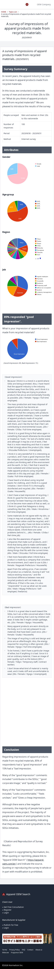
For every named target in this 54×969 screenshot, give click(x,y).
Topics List (13, 12)
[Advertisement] (27, 714)
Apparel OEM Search (18, 894)
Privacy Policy (14, 950)
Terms (4, 950)
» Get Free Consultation (13, 907)
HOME (3, 12)
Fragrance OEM (17, 952)
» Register (6, 909)
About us (38, 950)
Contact (30, 950)
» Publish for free (10, 925)
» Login (5, 912)
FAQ (23, 950)
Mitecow (5, 952)
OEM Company (44, 4)
